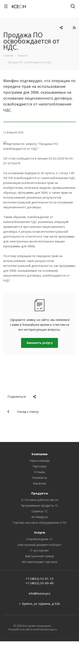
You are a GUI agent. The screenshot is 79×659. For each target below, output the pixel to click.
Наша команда (40, 460)
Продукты (39, 493)
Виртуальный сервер (39, 556)
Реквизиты (39, 478)
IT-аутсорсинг (39, 550)
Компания (39, 454)
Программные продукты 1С (39, 505)
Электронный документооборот (39, 545)
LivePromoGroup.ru (45, 629)
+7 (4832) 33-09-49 (39, 583)
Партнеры (39, 466)
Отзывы (39, 472)
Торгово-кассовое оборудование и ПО (39, 522)
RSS (74, 27)
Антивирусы (39, 517)
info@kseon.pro (39, 593)
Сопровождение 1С (39, 539)
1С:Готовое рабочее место (40, 500)
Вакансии (39, 483)
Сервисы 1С (40, 511)
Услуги (39, 532)
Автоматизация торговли (39, 562)
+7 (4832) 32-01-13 (39, 578)
